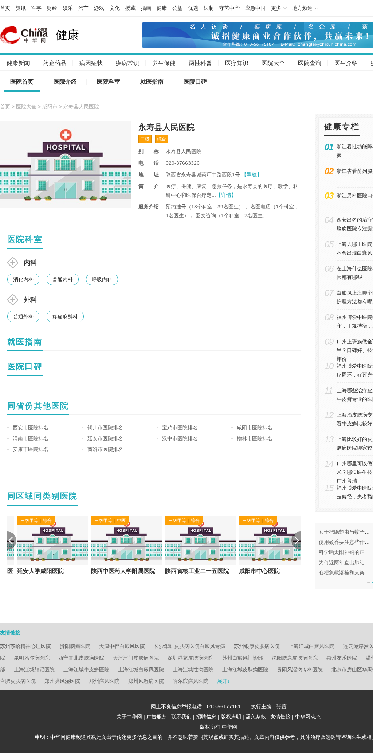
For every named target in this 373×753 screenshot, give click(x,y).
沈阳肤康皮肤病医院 (295, 658)
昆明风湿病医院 (32, 658)
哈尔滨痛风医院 (190, 681)
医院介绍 (65, 82)
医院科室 (108, 82)
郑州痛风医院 (104, 681)
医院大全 (273, 63)
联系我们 (181, 717)
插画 (146, 8)
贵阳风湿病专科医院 (300, 669)
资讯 (21, 8)
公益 (177, 8)
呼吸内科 (102, 279)
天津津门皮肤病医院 (136, 658)
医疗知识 (236, 63)
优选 (193, 8)
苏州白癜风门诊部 (242, 658)
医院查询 (309, 63)
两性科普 (200, 63)
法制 (209, 8)
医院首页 (22, 82)
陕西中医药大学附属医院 (113, 571)
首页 (5, 8)
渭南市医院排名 (30, 438)
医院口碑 (195, 82)
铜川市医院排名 (105, 427)
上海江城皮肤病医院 (245, 669)
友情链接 (280, 717)
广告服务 (156, 717)
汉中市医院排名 (180, 438)
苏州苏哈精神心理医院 (25, 646)
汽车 (83, 8)
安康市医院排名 (30, 449)
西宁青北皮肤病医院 (81, 658)
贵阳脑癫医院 (75, 646)
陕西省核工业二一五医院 (187, 571)
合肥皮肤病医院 (18, 681)
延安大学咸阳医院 (30, 571)
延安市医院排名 (105, 438)
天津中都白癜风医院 (122, 646)
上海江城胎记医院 (34, 669)
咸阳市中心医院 (249, 571)
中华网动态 (308, 717)
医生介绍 (346, 63)
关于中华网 (129, 717)
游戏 (99, 8)
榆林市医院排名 (254, 438)
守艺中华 (229, 8)
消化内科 (23, 279)
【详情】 (226, 195)
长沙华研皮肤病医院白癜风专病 (189, 646)
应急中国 (255, 8)
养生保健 (164, 63)
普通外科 (23, 316)
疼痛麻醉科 (65, 316)
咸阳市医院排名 (254, 427)
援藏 (130, 8)
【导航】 (252, 175)
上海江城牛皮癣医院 (86, 669)
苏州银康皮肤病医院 (257, 646)
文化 (115, 8)
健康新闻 (18, 63)
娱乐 (68, 8)
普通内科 (62, 279)
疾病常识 (127, 63)
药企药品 (54, 63)
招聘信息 (206, 717)
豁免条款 (256, 717)
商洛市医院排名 (105, 449)
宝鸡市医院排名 (180, 427)
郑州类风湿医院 (62, 681)
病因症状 (91, 63)
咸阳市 (50, 106)
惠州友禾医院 (341, 658)
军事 (36, 8)
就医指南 (152, 82)
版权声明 (231, 717)
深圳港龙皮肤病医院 (190, 658)
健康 (162, 8)
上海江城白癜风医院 (311, 646)
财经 (52, 8)
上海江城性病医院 (193, 669)
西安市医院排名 (30, 427)
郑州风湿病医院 (146, 681)
